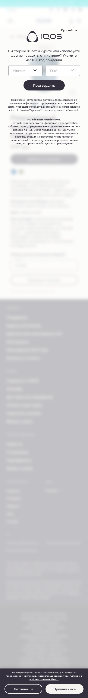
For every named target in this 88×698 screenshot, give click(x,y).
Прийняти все (64, 689)
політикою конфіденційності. (44, 679)
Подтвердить (44, 85)
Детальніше (23, 689)
